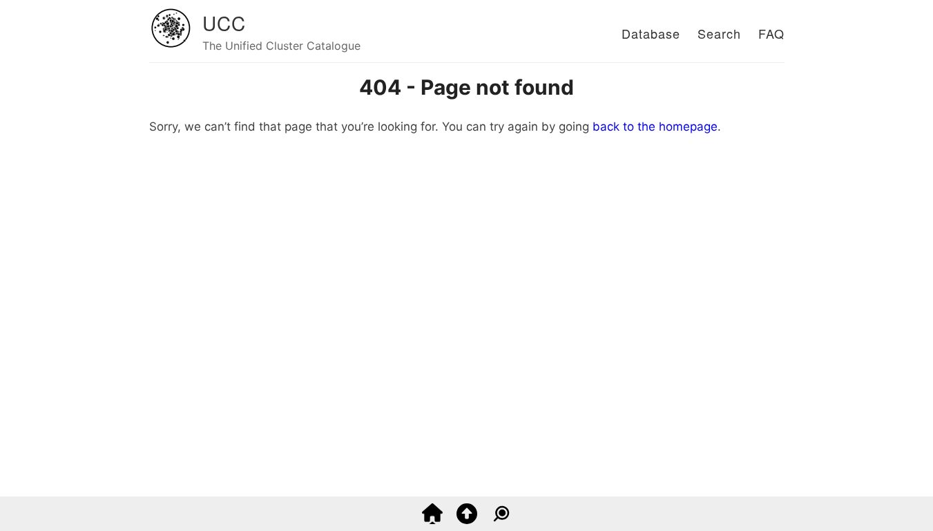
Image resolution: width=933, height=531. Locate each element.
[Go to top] (466, 520)
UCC (224, 23)
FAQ (771, 33)
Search (719, 33)
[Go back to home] (432, 520)
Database (651, 33)
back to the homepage (655, 126)
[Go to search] (501, 520)
